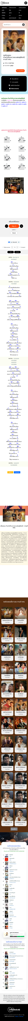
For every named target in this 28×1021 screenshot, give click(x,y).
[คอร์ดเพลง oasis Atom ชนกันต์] (6, 972)
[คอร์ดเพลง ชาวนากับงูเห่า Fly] (6, 893)
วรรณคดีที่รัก (21, 620)
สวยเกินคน (20, 675)
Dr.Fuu (10, 890)
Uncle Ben (11, 976)
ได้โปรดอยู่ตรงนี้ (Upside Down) (16, 956)
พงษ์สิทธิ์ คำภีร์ (12, 909)
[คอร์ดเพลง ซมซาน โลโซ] (6, 885)
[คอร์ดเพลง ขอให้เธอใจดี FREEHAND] (6, 983)
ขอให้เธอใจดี (11, 982)
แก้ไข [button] (11, 472)
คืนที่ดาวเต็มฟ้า (12, 862)
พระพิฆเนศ (20, 694)
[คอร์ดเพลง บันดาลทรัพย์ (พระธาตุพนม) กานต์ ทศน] (7, 686)
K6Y (10, 965)
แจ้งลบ (16, 1016)
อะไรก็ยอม (11, 873)
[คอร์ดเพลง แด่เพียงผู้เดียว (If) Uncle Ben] (6, 976)
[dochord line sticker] (14, 934)
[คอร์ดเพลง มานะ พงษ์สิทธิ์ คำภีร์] (6, 908)
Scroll (17, 252)
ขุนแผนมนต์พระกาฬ (7, 620)
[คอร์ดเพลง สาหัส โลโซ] (6, 919)
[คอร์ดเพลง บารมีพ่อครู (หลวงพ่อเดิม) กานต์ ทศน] (21, 815)
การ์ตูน (3, 18)
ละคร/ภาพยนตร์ (12, 18)
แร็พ (10, 10)
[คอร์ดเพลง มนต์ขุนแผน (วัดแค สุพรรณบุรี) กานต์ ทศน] (21, 723)
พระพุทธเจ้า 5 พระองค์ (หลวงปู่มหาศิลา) (7, 804)
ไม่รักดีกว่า (11, 900)
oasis (10, 971)
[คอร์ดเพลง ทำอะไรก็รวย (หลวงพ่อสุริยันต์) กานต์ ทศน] (21, 704)
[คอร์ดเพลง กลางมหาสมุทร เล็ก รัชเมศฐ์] (6, 960)
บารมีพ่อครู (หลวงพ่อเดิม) (21, 823)
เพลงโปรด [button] (17, 472)
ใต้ (19, 12)
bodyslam (11, 905)
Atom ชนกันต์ (12, 973)
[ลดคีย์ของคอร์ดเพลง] (6, 226)
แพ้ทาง (10, 926)
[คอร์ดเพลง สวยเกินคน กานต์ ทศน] (21, 668)
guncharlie (11, 980)
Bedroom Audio (12, 916)
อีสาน (20, 18)
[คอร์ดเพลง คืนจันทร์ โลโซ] (6, 855)
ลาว (10, 15)
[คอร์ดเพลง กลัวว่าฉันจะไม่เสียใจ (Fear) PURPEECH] (6, 878)
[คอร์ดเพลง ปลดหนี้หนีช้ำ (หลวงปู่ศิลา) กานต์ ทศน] (7, 631)
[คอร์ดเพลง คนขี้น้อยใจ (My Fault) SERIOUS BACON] (6, 968)
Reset (14, 233)
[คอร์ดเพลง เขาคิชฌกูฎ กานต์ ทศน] (21, 649)
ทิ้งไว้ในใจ (11, 922)
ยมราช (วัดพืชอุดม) (20, 767)
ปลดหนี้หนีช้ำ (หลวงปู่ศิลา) (7, 639)
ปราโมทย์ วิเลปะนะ (12, 863)
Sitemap (21, 1016)
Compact (23, 247)
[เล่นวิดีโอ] (14, 515)
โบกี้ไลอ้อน (11, 871)
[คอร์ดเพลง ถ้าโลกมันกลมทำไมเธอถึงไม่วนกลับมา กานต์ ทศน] (21, 796)
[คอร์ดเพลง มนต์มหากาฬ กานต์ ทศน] (7, 649)
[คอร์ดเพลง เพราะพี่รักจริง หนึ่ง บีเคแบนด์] (6, 897)
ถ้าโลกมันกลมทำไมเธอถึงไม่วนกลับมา (20, 804)
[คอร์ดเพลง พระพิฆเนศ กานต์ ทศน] (21, 686)
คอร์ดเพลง (4, 7)
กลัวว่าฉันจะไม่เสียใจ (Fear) (14, 877)
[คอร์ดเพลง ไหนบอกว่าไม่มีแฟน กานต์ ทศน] (7, 760)
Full (10, 252)
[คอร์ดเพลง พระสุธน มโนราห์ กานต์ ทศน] (21, 631)
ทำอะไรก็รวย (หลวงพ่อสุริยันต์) (20, 712)
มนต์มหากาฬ (7, 657)
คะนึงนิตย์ (11, 952)
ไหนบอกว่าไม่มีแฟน (7, 767)
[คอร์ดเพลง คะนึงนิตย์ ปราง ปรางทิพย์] (6, 953)
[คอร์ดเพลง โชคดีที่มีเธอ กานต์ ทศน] (7, 668)
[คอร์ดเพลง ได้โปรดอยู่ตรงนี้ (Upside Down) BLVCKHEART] (6, 957)
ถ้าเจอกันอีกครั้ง (12, 963)
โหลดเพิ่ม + (14, 829)
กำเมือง (3, 15)
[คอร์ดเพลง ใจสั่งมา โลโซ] (6, 867)
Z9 (9, 901)
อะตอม (10, 988)
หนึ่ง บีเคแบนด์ (12, 897)
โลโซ (10, 856)
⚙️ (18, 242)
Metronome (7, 247)
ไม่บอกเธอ (11, 915)
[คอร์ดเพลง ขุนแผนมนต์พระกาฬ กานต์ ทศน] (7, 613)
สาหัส (10, 918)
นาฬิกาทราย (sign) (13, 869)
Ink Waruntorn (12, 882)
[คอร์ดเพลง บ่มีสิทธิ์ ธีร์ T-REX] (6, 912)
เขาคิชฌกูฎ (20, 657)
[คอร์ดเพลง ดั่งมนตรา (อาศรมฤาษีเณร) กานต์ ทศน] (7, 778)
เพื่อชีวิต (3, 12)
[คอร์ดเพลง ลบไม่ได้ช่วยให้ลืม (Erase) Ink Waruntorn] (6, 881)
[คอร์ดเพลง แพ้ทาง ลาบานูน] (6, 927)
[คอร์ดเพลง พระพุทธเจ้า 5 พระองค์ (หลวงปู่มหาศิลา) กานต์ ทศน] (7, 796)
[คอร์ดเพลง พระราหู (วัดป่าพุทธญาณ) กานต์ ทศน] (7, 723)
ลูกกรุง (20, 15)
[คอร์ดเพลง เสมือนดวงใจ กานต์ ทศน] (7, 741)
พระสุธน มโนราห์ (21, 638)
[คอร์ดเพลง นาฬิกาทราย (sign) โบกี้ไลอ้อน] (6, 870)
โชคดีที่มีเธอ (7, 675)
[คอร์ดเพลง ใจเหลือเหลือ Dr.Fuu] (6, 889)
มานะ (10, 907)
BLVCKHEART (12, 957)
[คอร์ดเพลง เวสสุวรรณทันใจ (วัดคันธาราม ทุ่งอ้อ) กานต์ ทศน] (7, 815)
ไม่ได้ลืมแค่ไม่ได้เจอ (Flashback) (16, 978)
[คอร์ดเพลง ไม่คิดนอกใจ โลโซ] (6, 859)
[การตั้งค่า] (25, 2)
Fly (10, 894)
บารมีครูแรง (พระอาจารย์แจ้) (21, 749)
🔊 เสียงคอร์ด (14, 242)
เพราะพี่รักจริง (12, 896)
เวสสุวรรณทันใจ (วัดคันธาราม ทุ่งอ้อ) (7, 823)
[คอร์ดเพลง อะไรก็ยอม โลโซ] (6, 874)
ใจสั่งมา (11, 866)
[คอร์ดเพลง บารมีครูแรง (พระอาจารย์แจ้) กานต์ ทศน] (21, 741)
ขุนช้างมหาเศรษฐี (7, 712)
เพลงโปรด (21, 71)
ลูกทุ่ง (10, 12)
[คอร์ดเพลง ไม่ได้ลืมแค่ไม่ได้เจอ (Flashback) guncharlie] (6, 979)
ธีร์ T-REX (11, 913)
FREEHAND (11, 984)
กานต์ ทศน (11, 63)
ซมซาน (10, 884)
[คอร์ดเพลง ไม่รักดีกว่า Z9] (6, 901)
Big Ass (11, 924)
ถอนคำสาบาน (12, 986)
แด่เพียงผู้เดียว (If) (13, 975)
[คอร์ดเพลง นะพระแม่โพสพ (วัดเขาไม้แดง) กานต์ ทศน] (21, 778)
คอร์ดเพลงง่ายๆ (12, 7)
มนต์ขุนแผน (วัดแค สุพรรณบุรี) (20, 731)
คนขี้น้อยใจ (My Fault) (14, 967)
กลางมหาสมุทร (12, 959)
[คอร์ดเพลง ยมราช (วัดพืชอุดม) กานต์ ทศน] (21, 760)
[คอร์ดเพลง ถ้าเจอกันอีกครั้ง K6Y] (6, 964)
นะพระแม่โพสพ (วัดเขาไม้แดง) (20, 786)
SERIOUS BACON (13, 968)
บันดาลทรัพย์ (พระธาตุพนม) (7, 694)
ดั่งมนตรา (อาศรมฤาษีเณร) (7, 786)
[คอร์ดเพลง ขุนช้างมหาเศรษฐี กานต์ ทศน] (7, 704)
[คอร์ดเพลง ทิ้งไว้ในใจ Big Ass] (6, 923)
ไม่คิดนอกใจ (11, 858)
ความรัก (11, 903)
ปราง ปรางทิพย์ (12, 953)
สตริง (3, 10)
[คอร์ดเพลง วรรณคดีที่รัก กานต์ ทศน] (21, 613)
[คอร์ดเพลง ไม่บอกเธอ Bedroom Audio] (6, 916)
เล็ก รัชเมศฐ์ (11, 961)
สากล (20, 10)
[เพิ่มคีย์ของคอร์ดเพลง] (21, 226)
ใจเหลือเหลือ (11, 888)
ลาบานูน (10, 927)
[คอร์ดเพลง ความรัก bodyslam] (6, 904)
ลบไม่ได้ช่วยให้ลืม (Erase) (14, 880)
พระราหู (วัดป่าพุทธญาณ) (7, 731)
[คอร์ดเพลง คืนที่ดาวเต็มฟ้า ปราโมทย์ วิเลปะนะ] (6, 863)
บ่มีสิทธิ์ (10, 911)
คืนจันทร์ (11, 854)
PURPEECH (11, 878)
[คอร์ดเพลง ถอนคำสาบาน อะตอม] (6, 987)
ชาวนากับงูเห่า (12, 892)
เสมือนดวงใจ (7, 749)
